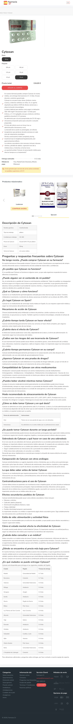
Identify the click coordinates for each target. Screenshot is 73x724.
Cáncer (5, 13)
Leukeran (19, 204)
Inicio (1, 13)
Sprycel (54, 215)
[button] (19, 208)
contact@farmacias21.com (44, 678)
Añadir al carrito (15, 88)
